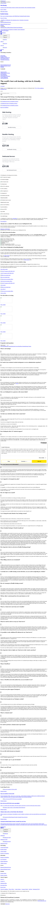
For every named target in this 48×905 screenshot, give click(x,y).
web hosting (14, 218)
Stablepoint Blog (3, 27)
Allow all (39, 461)
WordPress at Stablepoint (5, 57)
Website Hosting (3, 791)
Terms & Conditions (4, 889)
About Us (2, 879)
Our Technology (3, 859)
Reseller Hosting (3, 56)
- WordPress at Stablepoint (5, 20)
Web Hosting (2, 55)
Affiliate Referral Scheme (12, 27)
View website (3, 304)
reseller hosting (7, 255)
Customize (23, 461)
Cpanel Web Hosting (4, 847)
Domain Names (28, 346)
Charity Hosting (3, 851)
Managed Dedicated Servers (5, 22)
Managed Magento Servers (5, 24)
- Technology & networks (23, 20)
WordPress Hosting (21, 346)
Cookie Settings (18, 889)
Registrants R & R (36, 889)
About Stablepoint (3, 29)
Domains (2, 25)
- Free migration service (14, 20)
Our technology (3, 221)
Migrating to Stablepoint (5, 229)
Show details (41, 457)
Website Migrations (4, 861)
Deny (9, 461)
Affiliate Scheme (3, 863)
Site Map (30, 889)
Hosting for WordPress (4, 853)
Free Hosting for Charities (12, 29)
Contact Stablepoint (21, 29)
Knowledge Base (3, 885)
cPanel (17, 383)
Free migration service (4, 58)
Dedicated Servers (14, 346)
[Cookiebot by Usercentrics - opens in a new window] (41, 443)
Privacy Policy (11, 889)
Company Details (24, 889)
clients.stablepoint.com (42, 900)
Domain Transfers (3, 875)
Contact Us (2, 881)
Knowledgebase (19, 27)
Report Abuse (3, 887)
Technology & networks (4, 59)
